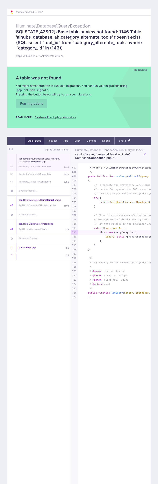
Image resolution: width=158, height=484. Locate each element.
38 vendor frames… (29, 238)
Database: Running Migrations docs (55, 117)
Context (91, 140)
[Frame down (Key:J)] (12, 149)
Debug (106, 140)
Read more (24, 117)
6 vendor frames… (28, 214)
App (66, 140)
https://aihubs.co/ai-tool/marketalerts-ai (39, 55)
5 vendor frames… (28, 190)
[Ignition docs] (13, 12)
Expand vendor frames (56, 149)
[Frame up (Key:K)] (9, 149)
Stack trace (34, 140)
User (77, 140)
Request (52, 140)
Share (123, 140)
